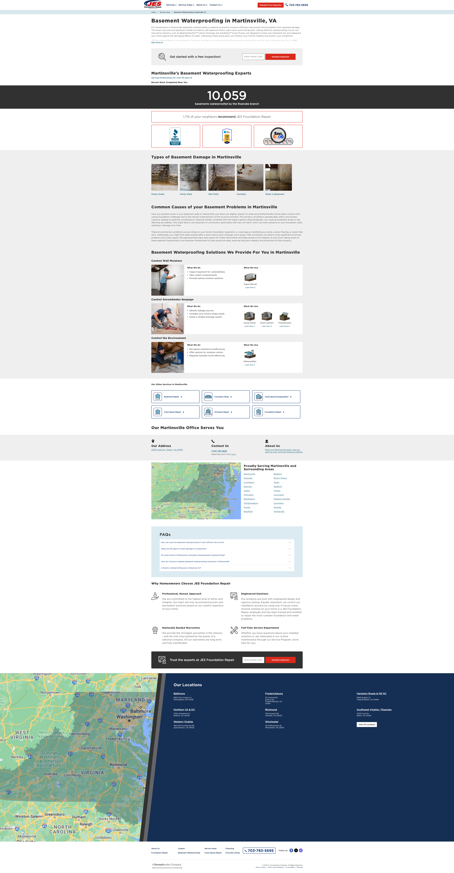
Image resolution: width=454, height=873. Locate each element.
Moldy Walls (186, 194)
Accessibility (290, 867)
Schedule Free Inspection (271, 5)
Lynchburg (249, 482)
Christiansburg (251, 503)
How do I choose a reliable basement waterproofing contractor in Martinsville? (195, 561)
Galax (276, 482)
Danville (248, 486)
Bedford (278, 474)
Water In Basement (274, 194)
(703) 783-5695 (219, 451)
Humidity (241, 194)
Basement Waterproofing (189, 853)
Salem (247, 491)
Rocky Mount (280, 478)
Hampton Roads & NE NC (371, 693)
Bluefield (248, 511)
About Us (200, 5)
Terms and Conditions (276, 867)
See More (156, 42)
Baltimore (179, 693)
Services (170, 5)
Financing (229, 848)
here (233, 454)
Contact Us (215, 5)
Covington (279, 495)
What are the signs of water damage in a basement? (184, 549)
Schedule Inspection (280, 57)
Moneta (277, 507)
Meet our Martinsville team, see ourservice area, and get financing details (284, 451)
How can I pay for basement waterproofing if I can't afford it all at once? (192, 542)
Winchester (271, 721)
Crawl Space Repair (213, 853)
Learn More (249, 287)
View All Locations (367, 724)
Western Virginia (183, 721)
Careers (181, 848)
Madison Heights (282, 499)
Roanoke (248, 478)
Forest (247, 507)
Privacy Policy (261, 867)
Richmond (271, 709)
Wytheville (279, 511)
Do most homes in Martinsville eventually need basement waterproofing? (193, 555)
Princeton (248, 495)
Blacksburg (249, 499)
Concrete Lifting (232, 853)
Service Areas (185, 5)
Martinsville (249, 474)
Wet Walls (213, 194)
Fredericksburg (274, 693)
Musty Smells (157, 194)
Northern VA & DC (184, 709)
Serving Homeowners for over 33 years (170, 78)
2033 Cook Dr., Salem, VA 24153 (167, 450)
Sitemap (300, 867)
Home (153, 12)
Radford (278, 486)
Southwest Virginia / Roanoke (374, 709)
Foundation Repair (159, 853)
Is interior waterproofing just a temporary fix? (181, 568)
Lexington (279, 503)
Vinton (277, 491)
